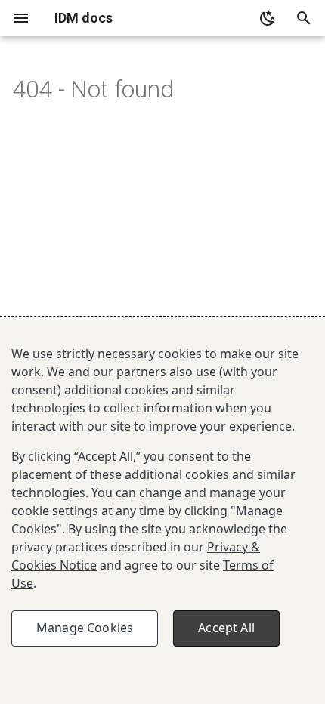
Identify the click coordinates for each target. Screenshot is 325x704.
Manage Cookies (84, 627)
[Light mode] (267, 18)
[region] (162, 512)
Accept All (226, 627)
